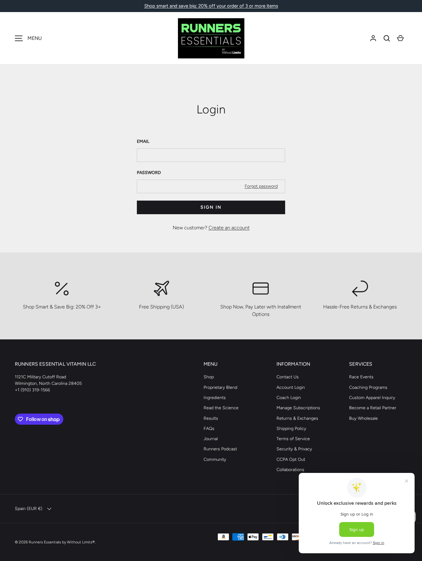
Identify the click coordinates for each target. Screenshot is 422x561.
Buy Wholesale (363, 418)
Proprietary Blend (220, 387)
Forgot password (261, 186)
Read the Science (221, 407)
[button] (387, 38)
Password (149, 172)
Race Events (361, 377)
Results (211, 418)
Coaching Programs (368, 387)
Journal (211, 438)
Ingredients (215, 397)
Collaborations (290, 469)
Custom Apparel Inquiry (372, 397)
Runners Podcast (220, 449)
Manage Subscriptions (298, 407)
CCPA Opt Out (290, 459)
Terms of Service (293, 438)
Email (143, 141)
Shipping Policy (291, 428)
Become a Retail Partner (372, 407)
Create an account (229, 228)
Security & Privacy (294, 449)
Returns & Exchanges (297, 418)
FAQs (209, 428)
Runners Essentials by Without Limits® (62, 542)
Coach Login (288, 397)
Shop (209, 377)
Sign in (211, 207)
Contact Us (287, 377)
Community (215, 459)
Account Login (290, 387)
